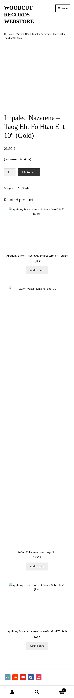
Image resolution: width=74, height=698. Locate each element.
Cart (57, 689)
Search (37, 692)
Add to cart (29, 172)
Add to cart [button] (37, 270)
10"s (27, 33)
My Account (12, 692)
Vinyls (19, 33)
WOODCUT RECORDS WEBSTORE (19, 14)
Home (11, 33)
